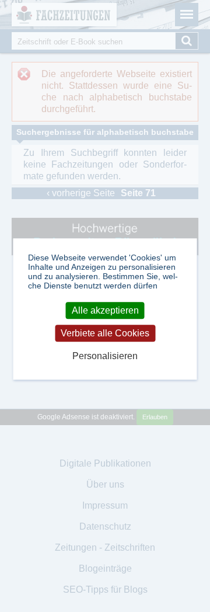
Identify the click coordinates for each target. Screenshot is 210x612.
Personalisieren (105, 356)
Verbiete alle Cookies (105, 333)
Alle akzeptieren (105, 310)
